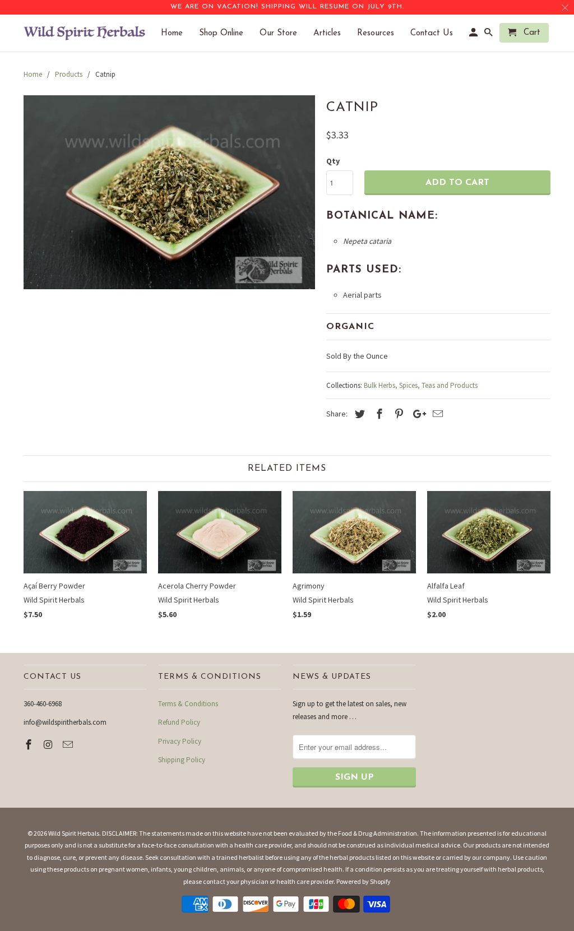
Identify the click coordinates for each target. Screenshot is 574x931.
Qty (333, 161)
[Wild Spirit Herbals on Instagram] (49, 744)
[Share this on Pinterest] (397, 413)
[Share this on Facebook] (378, 413)
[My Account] (474, 35)
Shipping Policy (181, 760)
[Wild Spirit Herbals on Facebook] (30, 744)
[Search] (489, 35)
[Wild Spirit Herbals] (85, 33)
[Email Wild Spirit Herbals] (69, 744)
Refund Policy (179, 722)
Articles (332, 33)
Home (177, 33)
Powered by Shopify (363, 881)
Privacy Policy (179, 741)
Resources (381, 33)
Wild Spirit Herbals (73, 833)
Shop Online (226, 33)
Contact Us (437, 33)
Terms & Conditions (188, 703)
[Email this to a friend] (436, 413)
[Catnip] (169, 192)
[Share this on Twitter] (358, 413)
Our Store (284, 33)
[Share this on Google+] (416, 413)
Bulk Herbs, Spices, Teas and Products (421, 385)
